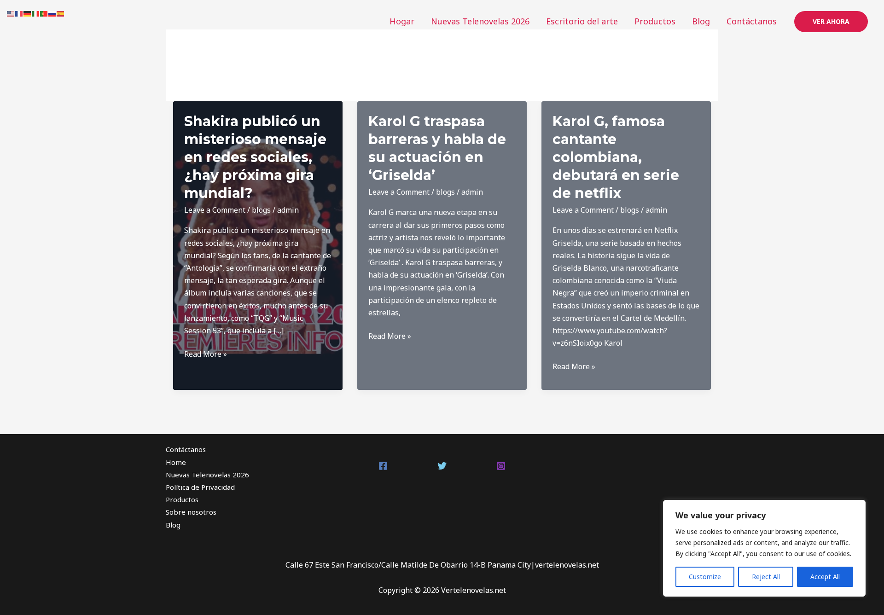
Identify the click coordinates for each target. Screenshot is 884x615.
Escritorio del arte (582, 21)
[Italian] (36, 13)
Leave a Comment (214, 210)
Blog (701, 21)
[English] (11, 13)
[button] (831, 21)
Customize (705, 576)
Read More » (205, 354)
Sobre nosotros (191, 511)
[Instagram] (500, 465)
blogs (261, 210)
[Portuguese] (44, 13)
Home (176, 462)
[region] (764, 548)
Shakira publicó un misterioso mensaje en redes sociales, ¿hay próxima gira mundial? (255, 157)
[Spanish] (61, 13)
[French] (19, 13)
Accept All (825, 576)
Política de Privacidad (200, 487)
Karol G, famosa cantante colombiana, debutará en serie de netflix (615, 157)
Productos (654, 21)
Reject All (766, 576)
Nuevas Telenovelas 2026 (480, 21)
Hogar (402, 21)
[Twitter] (442, 465)
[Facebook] (383, 465)
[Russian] (52, 13)
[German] (27, 13)
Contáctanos (752, 21)
